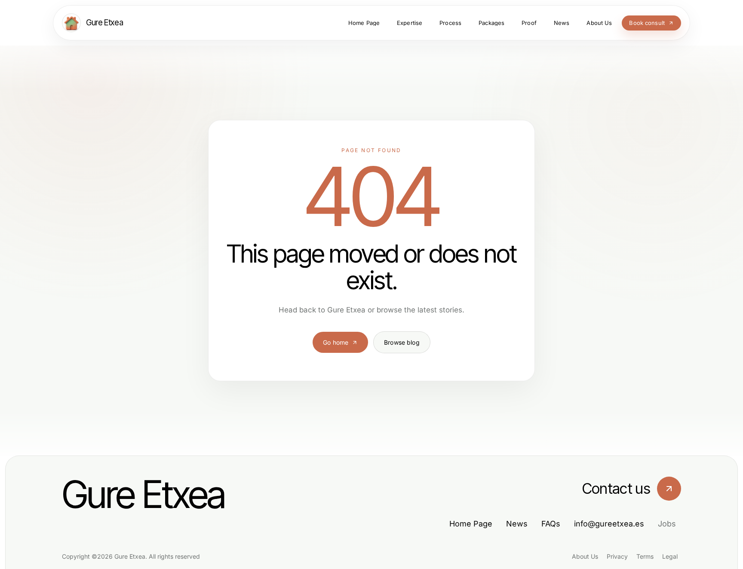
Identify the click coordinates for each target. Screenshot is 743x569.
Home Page (470, 523)
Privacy (617, 556)
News (517, 523)
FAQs (550, 523)
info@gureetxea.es (609, 523)
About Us (585, 556)
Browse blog (402, 342)
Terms (645, 556)
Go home (335, 342)
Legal (670, 556)
